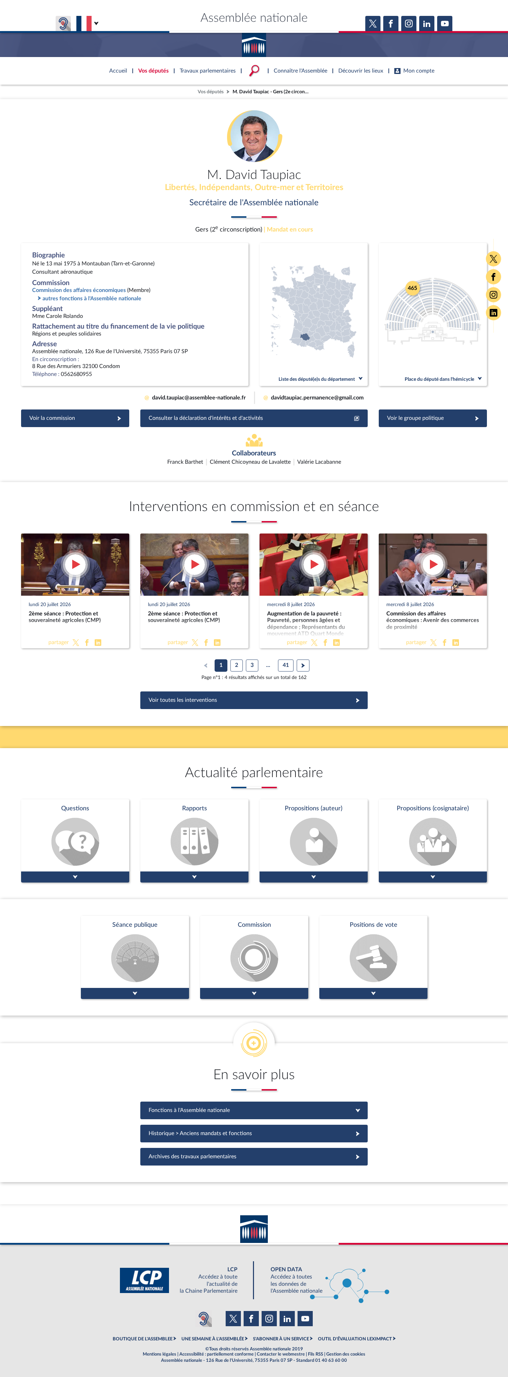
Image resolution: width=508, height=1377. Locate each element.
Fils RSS (315, 1354)
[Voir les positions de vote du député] (373, 957)
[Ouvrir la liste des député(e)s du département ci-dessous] (314, 314)
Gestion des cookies (345, 1354)
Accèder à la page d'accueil (254, 42)
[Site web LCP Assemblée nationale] (184, 1280)
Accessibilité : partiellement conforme (216, 1354)
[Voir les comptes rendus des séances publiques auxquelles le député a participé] (135, 957)
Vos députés (211, 91)
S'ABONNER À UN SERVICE (281, 1339)
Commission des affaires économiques (79, 290)
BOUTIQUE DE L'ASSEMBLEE (142, 1339)
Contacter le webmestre (281, 1354)
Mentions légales (159, 1354)
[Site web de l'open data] (324, 1280)
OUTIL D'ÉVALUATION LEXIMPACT (355, 1339)
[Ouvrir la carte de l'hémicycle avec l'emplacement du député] (433, 314)
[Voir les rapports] (194, 841)
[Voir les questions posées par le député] (75, 841)
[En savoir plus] (314, 841)
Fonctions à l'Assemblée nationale (254, 1110)
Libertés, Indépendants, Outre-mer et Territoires (254, 187)
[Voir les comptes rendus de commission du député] (254, 957)
